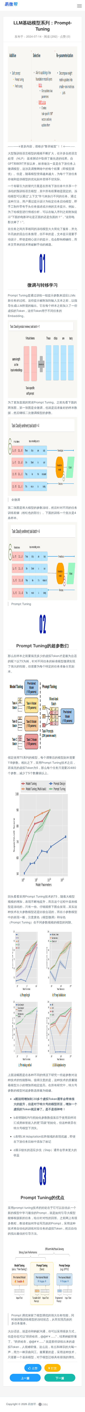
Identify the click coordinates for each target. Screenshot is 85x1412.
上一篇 (25, 1378)
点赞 (35, 1368)
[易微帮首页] (16, 4)
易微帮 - (33, 1404)
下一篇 (59, 1378)
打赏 (54, 1368)
